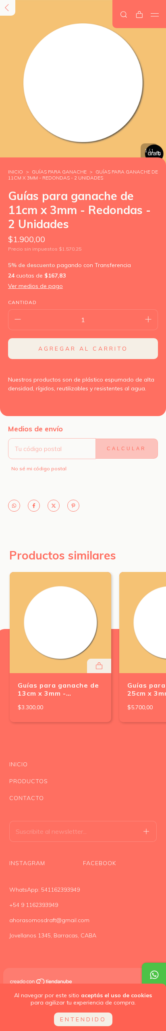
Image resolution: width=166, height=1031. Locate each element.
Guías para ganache (59, 172)
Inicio (15, 172)
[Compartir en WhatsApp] (14, 506)
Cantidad (22, 302)
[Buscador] (123, 14)
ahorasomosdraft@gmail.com (49, 920)
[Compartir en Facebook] (34, 506)
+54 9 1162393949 (33, 905)
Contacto (26, 798)
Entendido (83, 1019)
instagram (27, 863)
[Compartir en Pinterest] (73, 506)
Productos (28, 781)
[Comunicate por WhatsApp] (154, 975)
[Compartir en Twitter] (54, 506)
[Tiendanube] (41, 982)
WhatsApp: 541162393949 (44, 889)
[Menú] (155, 14)
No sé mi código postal (38, 468)
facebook (99, 863)
